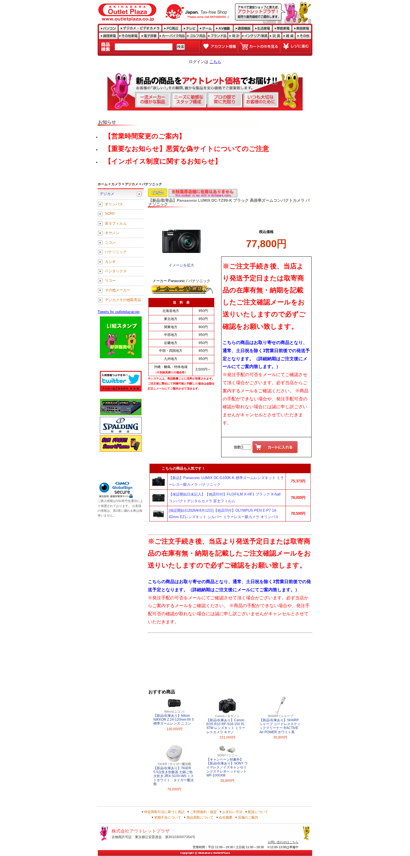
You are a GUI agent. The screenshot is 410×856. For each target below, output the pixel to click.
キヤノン (112, 233)
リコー (110, 281)
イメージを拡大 (181, 265)
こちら (215, 61)
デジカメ (131, 184)
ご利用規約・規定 (203, 812)
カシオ (110, 261)
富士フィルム (116, 223)
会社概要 (225, 817)
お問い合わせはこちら (283, 842)
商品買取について (200, 817)
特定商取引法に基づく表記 (164, 812)
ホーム (103, 184)
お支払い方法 (232, 812)
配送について (258, 812)
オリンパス (114, 204)
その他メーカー (117, 290)
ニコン (110, 243)
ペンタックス (116, 271)
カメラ (116, 184)
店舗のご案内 (248, 817)
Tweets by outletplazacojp (118, 312)
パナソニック (116, 252)
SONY (110, 214)
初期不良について (167, 817)
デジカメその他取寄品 (123, 300)
